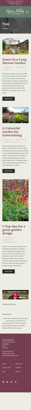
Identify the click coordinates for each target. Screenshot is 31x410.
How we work (6, 367)
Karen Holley (22, 67)
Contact (17, 371)
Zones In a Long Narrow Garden (14, 61)
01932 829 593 (9, 351)
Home (4, 364)
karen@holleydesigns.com (10, 355)
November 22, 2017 (10, 237)
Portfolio (8, 69)
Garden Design (9, 141)
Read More (8, 98)
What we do (19, 364)
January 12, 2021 (9, 67)
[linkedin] (13, 4)
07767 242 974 (10, 353)
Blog (6, 242)
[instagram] (19, 4)
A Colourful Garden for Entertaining (12, 131)
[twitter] (16, 4)
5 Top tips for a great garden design (13, 230)
